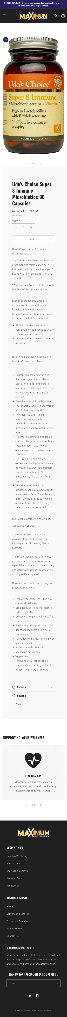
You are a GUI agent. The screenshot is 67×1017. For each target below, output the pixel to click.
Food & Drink (13, 863)
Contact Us (13, 936)
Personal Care (14, 878)
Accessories (13, 885)
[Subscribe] (56, 983)
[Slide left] (26, 163)
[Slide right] (40, 163)
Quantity (16, 221)
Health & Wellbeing (17, 856)
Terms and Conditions (18, 921)
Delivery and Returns (18, 914)
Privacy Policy (14, 928)
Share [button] (19, 704)
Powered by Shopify (45, 1011)
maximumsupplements (29, 1011)
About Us (12, 906)
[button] (4, 15)
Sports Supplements (18, 871)
